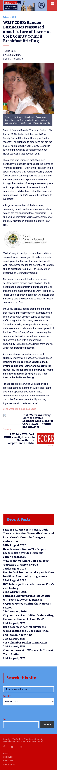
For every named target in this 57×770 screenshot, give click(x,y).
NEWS (33, 409)
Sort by (6, 696)
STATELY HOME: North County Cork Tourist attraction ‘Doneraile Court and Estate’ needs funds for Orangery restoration (28, 535)
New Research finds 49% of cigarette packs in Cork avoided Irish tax (26, 551)
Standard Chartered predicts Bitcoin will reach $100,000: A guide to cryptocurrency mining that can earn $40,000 (27, 602)
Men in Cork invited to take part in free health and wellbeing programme (28, 574)
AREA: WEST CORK (11, 409)
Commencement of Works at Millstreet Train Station (28, 652)
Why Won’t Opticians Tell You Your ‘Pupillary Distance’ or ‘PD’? (25, 562)
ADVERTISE (8, 761)
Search (6, 719)
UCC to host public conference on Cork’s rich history (28, 586)
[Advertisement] (28, 479)
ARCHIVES (7, 757)
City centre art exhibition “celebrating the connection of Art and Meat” (28, 617)
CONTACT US (9, 764)
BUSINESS (25, 409)
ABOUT (6, 753)
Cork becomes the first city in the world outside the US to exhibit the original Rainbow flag (26, 631)
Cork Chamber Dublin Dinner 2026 (25, 642)
